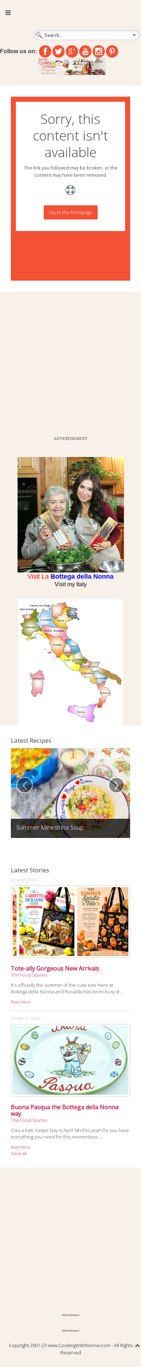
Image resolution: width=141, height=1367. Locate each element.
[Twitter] (58, 51)
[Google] (72, 51)
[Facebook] (45, 51)
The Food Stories (29, 975)
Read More (20, 1002)
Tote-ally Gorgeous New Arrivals (55, 968)
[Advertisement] (70, 362)
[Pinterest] (112, 51)
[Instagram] (98, 51)
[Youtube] (85, 51)
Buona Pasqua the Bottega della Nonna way (65, 1110)
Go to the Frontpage (70, 212)
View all (19, 1153)
